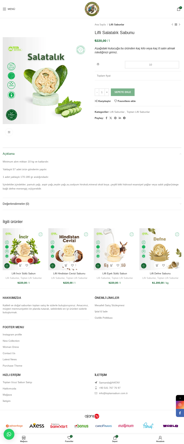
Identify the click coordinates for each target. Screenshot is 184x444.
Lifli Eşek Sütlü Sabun (114, 273)
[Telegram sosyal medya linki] (124, 118)
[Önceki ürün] (172, 24)
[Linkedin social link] (120, 118)
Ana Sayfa (100, 24)
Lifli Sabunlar (116, 24)
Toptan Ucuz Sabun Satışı (17, 382)
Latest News (10, 359)
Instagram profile (12, 334)
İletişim (7, 401)
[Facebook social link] (106, 118)
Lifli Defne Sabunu (160, 273)
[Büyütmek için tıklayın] (9, 132)
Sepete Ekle (122, 92)
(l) (98, 64)
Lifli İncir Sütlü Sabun (24, 273)
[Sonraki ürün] (179, 24)
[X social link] (110, 118)
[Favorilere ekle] (27, 265)
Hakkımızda (9, 388)
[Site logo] (92, 8)
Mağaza (7, 394)
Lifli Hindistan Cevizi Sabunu (69, 273)
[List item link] (138, 388)
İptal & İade (101, 311)
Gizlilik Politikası (104, 317)
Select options (20, 265)
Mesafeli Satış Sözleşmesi (109, 305)
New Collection (11, 340)
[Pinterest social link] (115, 118)
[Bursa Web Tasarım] (92, 416)
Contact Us (9, 353)
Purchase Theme (12, 365)
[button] (9, 434)
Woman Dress (11, 346)
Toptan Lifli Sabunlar (138, 111)
